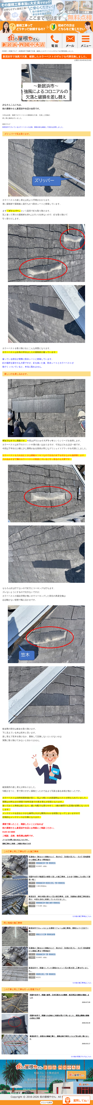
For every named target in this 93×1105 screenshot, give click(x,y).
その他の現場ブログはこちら (81, 1056)
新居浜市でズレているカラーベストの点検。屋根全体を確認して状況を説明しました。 (33, 127)
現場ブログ (13, 51)
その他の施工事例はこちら (81, 916)
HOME (4, 51)
